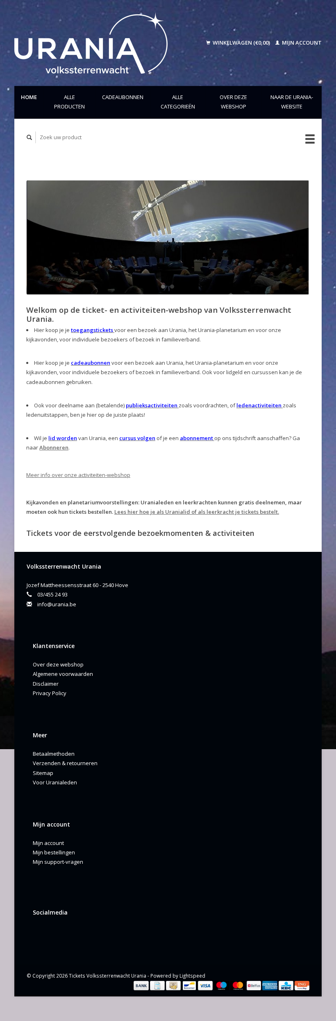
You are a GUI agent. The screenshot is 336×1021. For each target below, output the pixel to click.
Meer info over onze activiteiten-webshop (78, 475)
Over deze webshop (233, 101)
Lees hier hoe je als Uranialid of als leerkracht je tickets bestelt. (196, 511)
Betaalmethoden (54, 753)
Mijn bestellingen (54, 852)
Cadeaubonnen (122, 97)
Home (29, 97)
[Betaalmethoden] (142, 985)
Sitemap (43, 773)
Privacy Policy (49, 693)
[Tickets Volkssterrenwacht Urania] (102, 43)
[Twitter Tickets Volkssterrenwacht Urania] (57, 934)
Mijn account (301, 42)
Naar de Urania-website (291, 101)
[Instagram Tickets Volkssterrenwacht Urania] (91, 934)
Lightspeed (192, 975)
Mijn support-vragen (58, 861)
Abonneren (53, 447)
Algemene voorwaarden (63, 674)
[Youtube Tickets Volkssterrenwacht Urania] (74, 934)
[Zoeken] (29, 137)
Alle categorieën (178, 101)
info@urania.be (56, 604)
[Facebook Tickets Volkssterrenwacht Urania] (40, 934)
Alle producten (69, 101)
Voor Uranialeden (55, 782)
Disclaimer (46, 683)
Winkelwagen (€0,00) (241, 42)
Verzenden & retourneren (65, 763)
